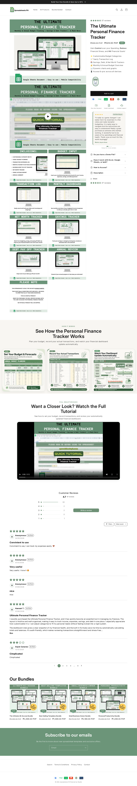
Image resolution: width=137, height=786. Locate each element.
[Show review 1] (107, 146)
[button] (117, 9)
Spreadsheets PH (65, 782)
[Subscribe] (85, 747)
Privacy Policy (76, 764)
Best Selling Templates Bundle (50, 716)
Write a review (86, 510)
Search (49, 764)
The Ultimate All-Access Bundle (21, 716)
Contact (87, 764)
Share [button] (95, 179)
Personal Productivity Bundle (109, 716)
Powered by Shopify (76, 782)
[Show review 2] (109, 146)
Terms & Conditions (61, 764)
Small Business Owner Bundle (79, 716)
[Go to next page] (82, 665)
